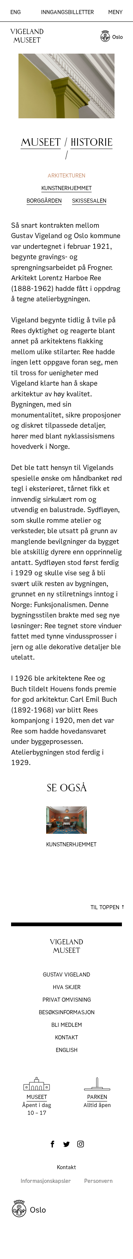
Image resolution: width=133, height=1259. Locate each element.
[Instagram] (80, 1144)
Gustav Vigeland (66, 974)
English (67, 1050)
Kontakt (66, 1037)
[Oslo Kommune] (66, 1209)
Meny (115, 12)
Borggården (44, 200)
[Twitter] (66, 1144)
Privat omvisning (66, 1000)
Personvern (98, 1181)
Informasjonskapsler (46, 1181)
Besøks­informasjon (67, 1012)
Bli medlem (66, 1025)
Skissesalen (89, 200)
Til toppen (106, 907)
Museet (41, 142)
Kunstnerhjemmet (66, 188)
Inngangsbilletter (67, 12)
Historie (92, 142)
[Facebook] (52, 1144)
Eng (15, 12)
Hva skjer (67, 987)
